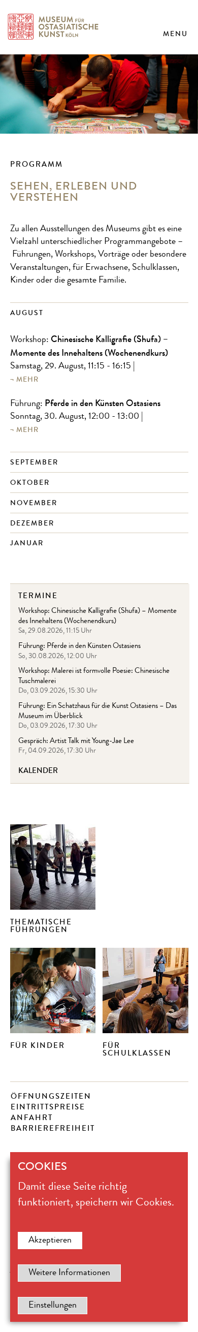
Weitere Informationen (69, 1273)
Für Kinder (37, 1045)
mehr (27, 379)
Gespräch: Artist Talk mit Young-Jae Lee (76, 742)
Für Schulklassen (137, 1049)
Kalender (38, 771)
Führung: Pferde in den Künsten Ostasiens (79, 646)
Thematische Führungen (41, 925)
